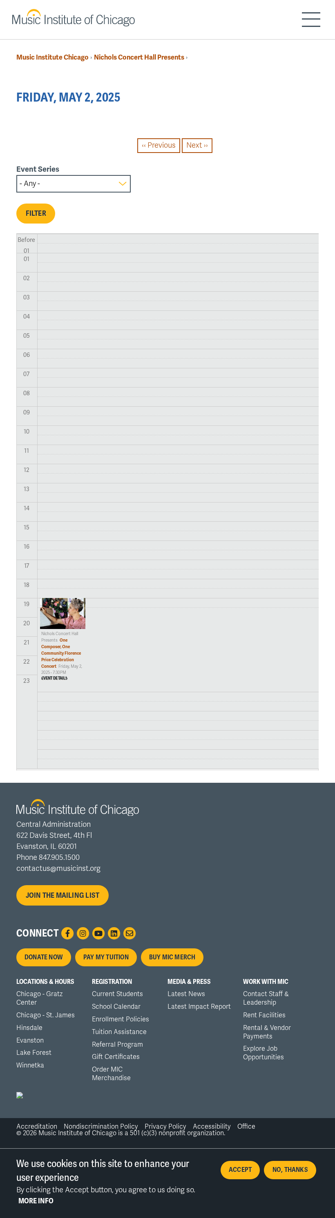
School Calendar (116, 1007)
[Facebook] (67, 933)
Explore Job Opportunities (263, 1053)
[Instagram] (83, 933)
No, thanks (290, 1170)
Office (246, 1127)
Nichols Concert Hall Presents (139, 57)
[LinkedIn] (114, 933)
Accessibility (212, 1127)
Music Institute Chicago (52, 57)
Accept (240, 1170)
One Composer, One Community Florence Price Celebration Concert (61, 653)
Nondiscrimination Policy (101, 1127)
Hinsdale (29, 1028)
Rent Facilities (264, 1015)
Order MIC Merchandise (111, 1073)
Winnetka (30, 1065)
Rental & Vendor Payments (267, 1032)
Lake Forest (33, 1053)
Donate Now (44, 957)
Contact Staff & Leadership (266, 998)
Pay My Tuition (106, 957)
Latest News (186, 994)
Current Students (117, 994)
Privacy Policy (165, 1127)
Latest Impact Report (199, 1007)
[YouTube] (98, 933)
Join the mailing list (63, 895)
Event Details (54, 678)
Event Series (37, 169)
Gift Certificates (116, 1057)
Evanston (30, 1040)
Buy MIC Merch (172, 957)
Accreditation (36, 1127)
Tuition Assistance (119, 1032)
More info (36, 1200)
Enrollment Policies (120, 1019)
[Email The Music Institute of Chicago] (129, 933)
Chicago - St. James (45, 1015)
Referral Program (117, 1045)
